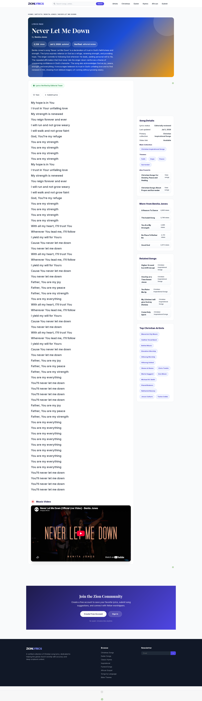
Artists (115, 4)
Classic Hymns (106, 660)
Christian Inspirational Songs (153, 149)
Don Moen (162, 374)
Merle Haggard (147, 374)
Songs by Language (109, 674)
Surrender (145, 165)
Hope (152, 159)
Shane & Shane (147, 368)
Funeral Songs (106, 667)
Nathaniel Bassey (148, 391)
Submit (165, 4)
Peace (161, 159)
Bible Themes (106, 677)
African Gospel (106, 670)
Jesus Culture (147, 397)
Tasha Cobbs (163, 397)
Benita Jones (50, 14)
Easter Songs (106, 656)
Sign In (115, 614)
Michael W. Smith (148, 379)
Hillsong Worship (148, 357)
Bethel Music (146, 345)
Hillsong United (147, 362)
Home (30, 14)
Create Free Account (93, 614)
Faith (143, 159)
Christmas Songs (107, 653)
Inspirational (105, 663)
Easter (136, 4)
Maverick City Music (149, 334)
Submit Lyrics (52, 95)
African (155, 4)
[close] (102, 692)
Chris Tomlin (163, 368)
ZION (36, 3)
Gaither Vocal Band (149, 340)
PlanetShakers (147, 385)
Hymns (145, 4)
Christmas (126, 4)
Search (100, 4)
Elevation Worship (148, 351)
